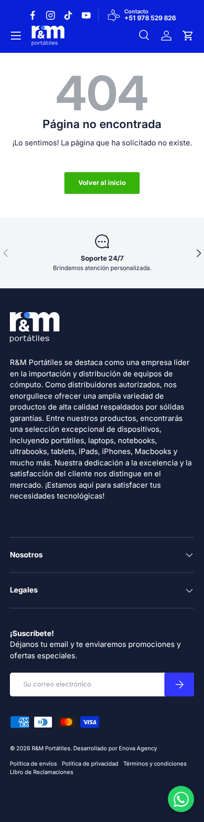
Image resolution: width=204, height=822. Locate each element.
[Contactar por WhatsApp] (181, 799)
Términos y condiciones (155, 763)
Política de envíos (33, 763)
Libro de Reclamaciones (41, 772)
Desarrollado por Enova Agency (115, 748)
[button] (188, 35)
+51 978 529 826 (150, 18)
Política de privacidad (90, 763)
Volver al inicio (102, 182)
